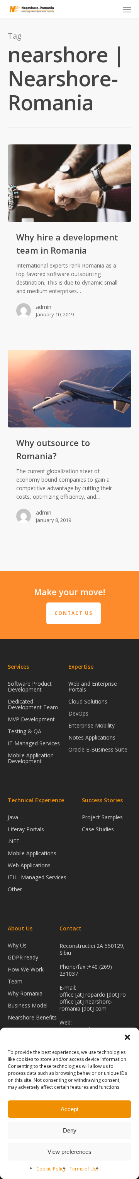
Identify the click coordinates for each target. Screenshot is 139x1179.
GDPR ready (23, 957)
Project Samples (102, 817)
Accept (69, 1109)
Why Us (17, 945)
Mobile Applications (32, 853)
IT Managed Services (34, 743)
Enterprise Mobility (91, 725)
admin (43, 307)
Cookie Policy (51, 1168)
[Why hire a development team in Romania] (69, 183)
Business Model (27, 1005)
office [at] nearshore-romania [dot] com (86, 1005)
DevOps (78, 713)
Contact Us (73, 613)
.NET (14, 841)
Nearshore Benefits (32, 1017)
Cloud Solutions (87, 701)
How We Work (26, 969)
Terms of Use (84, 1168)
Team (15, 981)
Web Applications (29, 865)
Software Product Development (30, 687)
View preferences (69, 1151)
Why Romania (25, 993)
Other (15, 889)
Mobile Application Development (31, 758)
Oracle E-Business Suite (97, 749)
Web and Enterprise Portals (92, 687)
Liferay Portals (26, 829)
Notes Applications (91, 737)
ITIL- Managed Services (37, 877)
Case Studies (98, 829)
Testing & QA (24, 731)
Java (13, 817)
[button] (127, 1037)
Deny (69, 1130)
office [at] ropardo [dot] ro (92, 994)
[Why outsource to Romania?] (69, 388)
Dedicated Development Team (33, 704)
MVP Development (31, 719)
